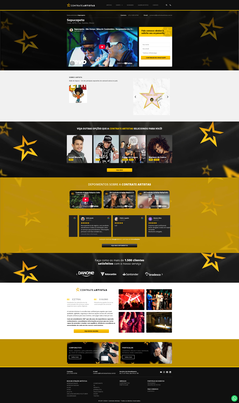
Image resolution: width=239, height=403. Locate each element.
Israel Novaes (75, 157)
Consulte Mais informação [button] (147, 234)
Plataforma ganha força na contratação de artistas (103, 303)
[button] (135, 97)
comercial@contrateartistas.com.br (104, 372)
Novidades (130, 5)
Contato (155, 5)
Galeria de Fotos (143, 5)
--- (79, 147)
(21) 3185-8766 (72, 372)
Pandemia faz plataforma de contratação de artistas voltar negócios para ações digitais (78, 304)
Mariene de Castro (157, 157)
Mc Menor (100, 157)
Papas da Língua (130, 157)
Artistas (109, 5)
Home (68, 15)
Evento (118, 5)
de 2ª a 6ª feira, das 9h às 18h (129, 372)
